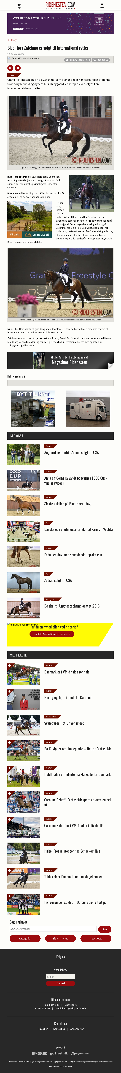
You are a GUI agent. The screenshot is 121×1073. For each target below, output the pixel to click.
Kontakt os (59, 1029)
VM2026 (49, 665)
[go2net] (59, 1053)
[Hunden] (39, 1053)
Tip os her (42, 1029)
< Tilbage (12, 40)
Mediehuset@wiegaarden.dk (70, 1008)
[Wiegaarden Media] (80, 1053)
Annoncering (77, 1029)
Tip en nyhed (60, 938)
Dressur (12, 75)
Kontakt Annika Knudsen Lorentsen (52, 633)
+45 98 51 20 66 (42, 1008)
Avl (47, 522)
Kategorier (25, 938)
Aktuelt (49, 446)
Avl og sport (51, 599)
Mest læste (95, 938)
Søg (105, 929)
